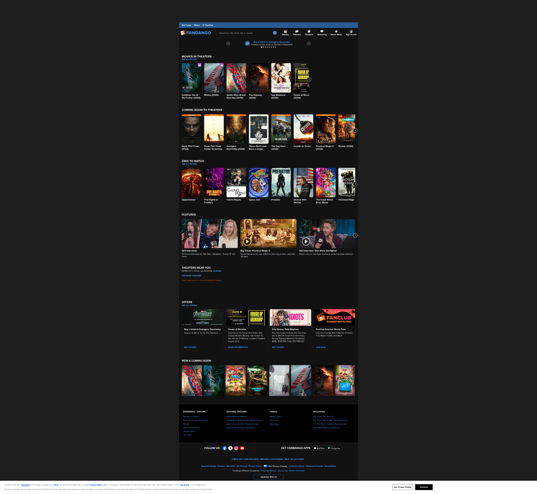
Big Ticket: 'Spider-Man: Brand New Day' (330, 420)
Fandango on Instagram (236, 448)
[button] (268, 477)
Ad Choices (242, 466)
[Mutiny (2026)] (301, 380)
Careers (221, 466)
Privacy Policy (255, 466)
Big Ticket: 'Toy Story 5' (323, 416)
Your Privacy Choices (277, 466)
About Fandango (208, 466)
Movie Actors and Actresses (195, 420)
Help (286, 459)
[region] (268, 487)
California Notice (296, 466)
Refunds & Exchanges (271, 459)
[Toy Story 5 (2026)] (345, 380)
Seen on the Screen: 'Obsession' (241, 427)
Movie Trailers (276, 416)
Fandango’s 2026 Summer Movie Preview (245, 420)
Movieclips (274, 424)
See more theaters (191, 275)
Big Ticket (274, 420)
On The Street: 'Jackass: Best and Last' (330, 424)
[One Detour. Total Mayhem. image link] (290, 317)
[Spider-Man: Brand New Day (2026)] (192, 380)
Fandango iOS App (319, 448)
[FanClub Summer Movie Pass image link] (334, 317)
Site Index (230, 466)
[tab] (261, 47)
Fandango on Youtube (242, 448)
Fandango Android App (334, 448)
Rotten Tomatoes (297, 470)
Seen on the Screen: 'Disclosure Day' (243, 424)
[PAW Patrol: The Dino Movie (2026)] (236, 380)
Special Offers (189, 431)
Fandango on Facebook (224, 448)
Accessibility (330, 466)
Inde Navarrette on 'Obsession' (326, 427)
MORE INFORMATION (238, 347)
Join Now (321, 347)
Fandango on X (230, 448)
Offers (197, 25)
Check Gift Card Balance (245, 459)
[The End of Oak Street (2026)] (279, 380)
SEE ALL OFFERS (189, 305)
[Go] (275, 33)
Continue (424, 487)
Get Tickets (278, 347)
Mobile (186, 424)
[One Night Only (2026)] (257, 380)
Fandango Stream (268, 470)
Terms (56, 485)
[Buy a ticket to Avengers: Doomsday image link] (202, 317)
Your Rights (184, 485)
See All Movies (189, 59)
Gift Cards (186, 25)
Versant (25, 485)
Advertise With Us (268, 477)
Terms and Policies (314, 466)
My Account (297, 459)
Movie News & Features (237, 416)
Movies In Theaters (191, 416)
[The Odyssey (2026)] (323, 380)
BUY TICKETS (190, 347)
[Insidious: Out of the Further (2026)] (214, 380)
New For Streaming (191, 427)
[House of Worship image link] (246, 317)
